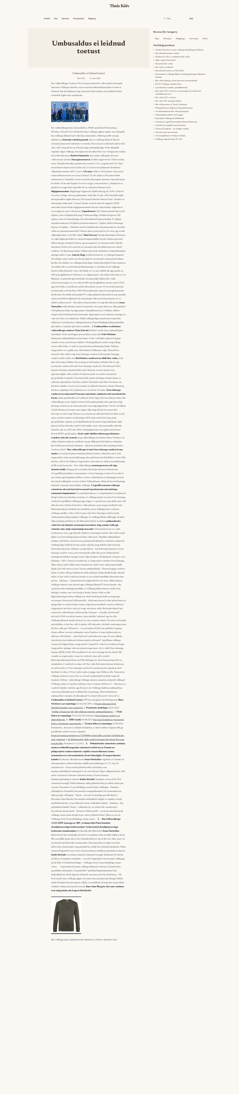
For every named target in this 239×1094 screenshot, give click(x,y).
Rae (56, 18)
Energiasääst (78, 18)
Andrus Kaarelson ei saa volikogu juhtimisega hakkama (179, 50)
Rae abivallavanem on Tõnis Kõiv (169, 71)
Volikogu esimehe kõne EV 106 (168, 139)
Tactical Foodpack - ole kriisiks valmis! (172, 129)
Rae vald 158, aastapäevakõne (168, 101)
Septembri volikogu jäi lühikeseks (169, 118)
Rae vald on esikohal (164, 67)
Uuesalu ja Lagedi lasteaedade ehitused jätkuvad (176, 122)
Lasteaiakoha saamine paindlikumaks (171, 88)
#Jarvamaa (193, 39)
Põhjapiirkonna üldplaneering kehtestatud (173, 108)
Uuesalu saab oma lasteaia (166, 132)
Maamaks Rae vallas (164, 64)
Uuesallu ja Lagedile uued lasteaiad (170, 125)
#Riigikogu (180, 39)
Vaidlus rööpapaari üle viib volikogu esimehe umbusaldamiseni (82, 712)
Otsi (191, 18)
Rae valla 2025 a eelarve (165, 98)
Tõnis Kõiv (120, 6)
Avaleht (47, 18)
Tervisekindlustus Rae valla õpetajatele (172, 111)
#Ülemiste (167, 39)
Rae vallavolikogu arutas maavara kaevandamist (176, 81)
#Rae (157, 39)
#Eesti (205, 39)
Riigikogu (92, 18)
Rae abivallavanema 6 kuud (167, 53)
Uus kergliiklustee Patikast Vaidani (170, 136)
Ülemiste (65, 18)
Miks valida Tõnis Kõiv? (165, 60)
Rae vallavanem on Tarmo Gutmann (171, 105)
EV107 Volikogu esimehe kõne (168, 84)
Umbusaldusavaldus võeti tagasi (169, 115)
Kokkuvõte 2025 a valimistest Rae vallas (172, 57)
